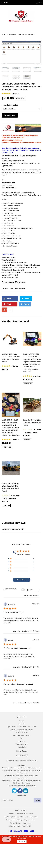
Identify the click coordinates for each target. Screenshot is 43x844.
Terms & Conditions (21, 732)
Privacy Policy (21, 747)
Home (3, 34)
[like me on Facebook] (20, 793)
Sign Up (37, 800)
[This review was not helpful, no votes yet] (37, 631)
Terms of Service (21, 744)
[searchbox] (12, 588)
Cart (39, 2)
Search (21, 721)
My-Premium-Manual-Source (22, 826)
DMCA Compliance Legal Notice (21, 729)
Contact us (21, 741)
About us (21, 724)
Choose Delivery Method (10, 105)
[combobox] (31, 595)
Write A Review (21, 580)
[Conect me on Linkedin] (25, 793)
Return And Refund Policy (21, 735)
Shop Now (22, 841)
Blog (21, 738)
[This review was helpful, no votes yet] (33, 631)
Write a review (20, 288)
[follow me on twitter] (14, 793)
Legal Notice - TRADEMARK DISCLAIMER (21, 726)
